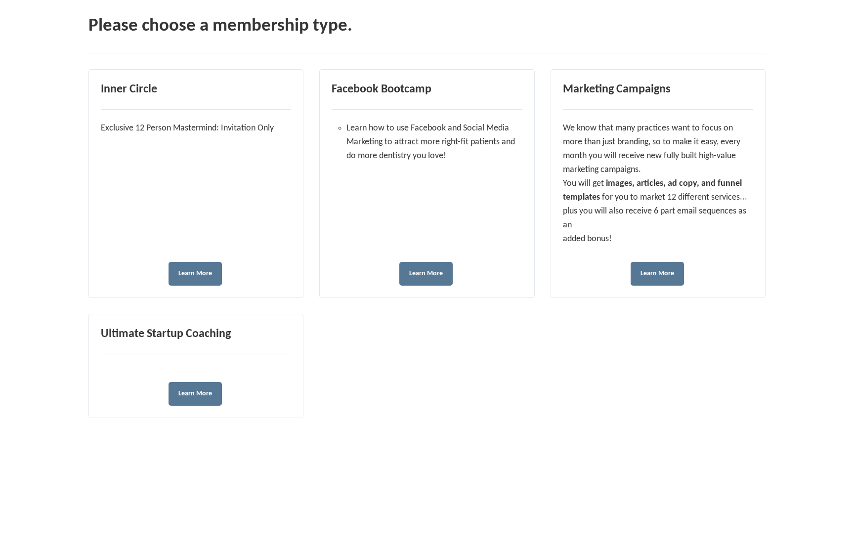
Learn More (195, 273)
